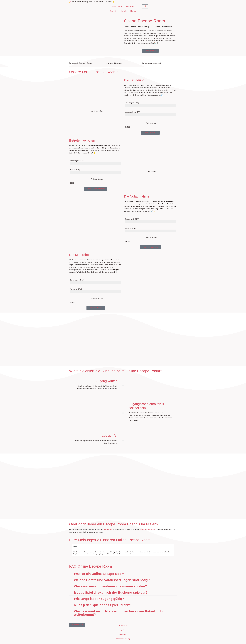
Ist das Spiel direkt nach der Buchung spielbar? (111, 592)
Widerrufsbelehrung (123, 639)
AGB (123, 630)
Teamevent (130, 6)
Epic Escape (108, 529)
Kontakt (123, 11)
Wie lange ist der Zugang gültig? (99, 599)
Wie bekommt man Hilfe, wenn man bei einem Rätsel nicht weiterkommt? (118, 612)
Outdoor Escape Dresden (147, 529)
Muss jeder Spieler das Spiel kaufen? (102, 605)
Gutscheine (113, 11)
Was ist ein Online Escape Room (99, 574)
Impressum (123, 625)
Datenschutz (123, 634)
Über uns (133, 11)
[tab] (123, 574)
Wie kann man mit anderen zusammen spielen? (110, 586)
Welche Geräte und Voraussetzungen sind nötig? (112, 580)
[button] (150, 133)
